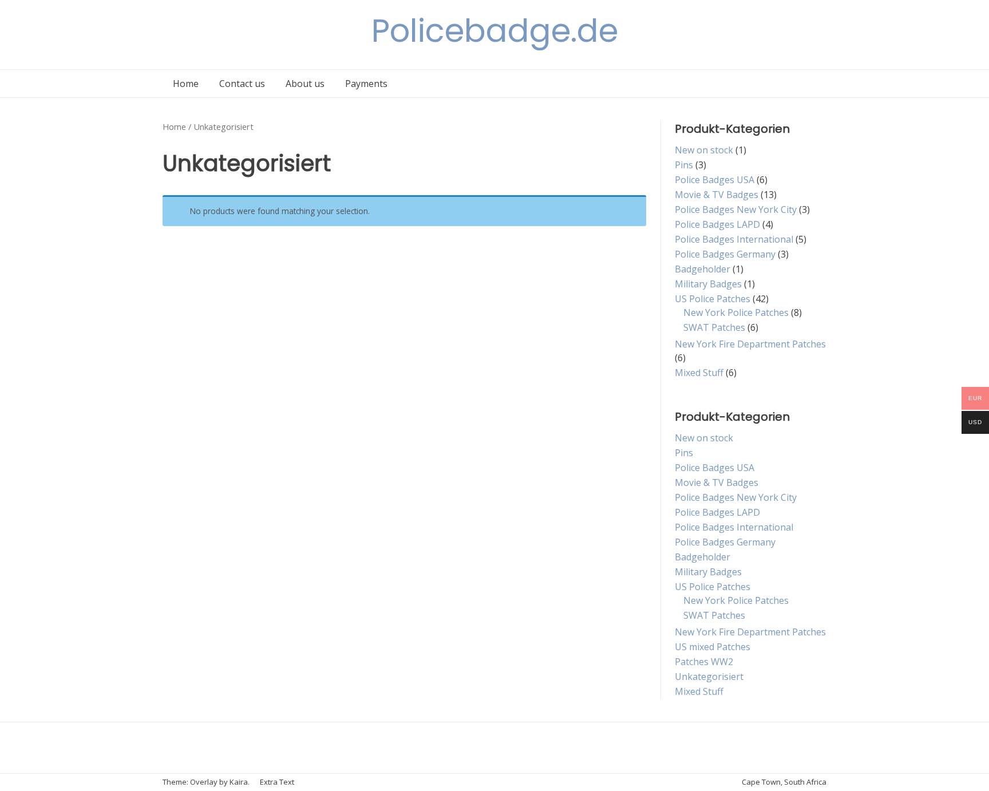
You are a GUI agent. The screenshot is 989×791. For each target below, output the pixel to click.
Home (186, 83)
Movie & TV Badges (716, 194)
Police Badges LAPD (717, 224)
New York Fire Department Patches (750, 344)
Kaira (239, 782)
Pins (684, 165)
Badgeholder (702, 269)
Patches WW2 (704, 661)
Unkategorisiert (709, 676)
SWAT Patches (714, 327)
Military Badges (708, 284)
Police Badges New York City (736, 209)
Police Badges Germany (725, 254)
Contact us (242, 83)
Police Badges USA (714, 179)
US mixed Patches (712, 646)
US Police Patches (712, 298)
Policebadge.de (494, 30)
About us (305, 83)
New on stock (704, 150)
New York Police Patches (736, 312)
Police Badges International (734, 239)
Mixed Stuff (699, 372)
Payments (366, 83)
